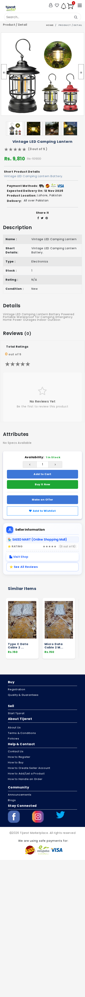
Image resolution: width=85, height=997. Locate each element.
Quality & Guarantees (23, 695)
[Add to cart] (34, 621)
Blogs (12, 800)
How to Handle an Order (25, 779)
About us (14, 727)
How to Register (19, 757)
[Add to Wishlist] (34, 629)
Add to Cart (42, 474)
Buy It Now (42, 484)
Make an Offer (42, 499)
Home (49, 25)
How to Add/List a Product (26, 773)
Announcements (19, 795)
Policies (13, 738)
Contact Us (16, 751)
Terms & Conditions (22, 733)
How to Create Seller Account (29, 768)
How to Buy (16, 762)
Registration (16, 689)
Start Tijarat (16, 713)
